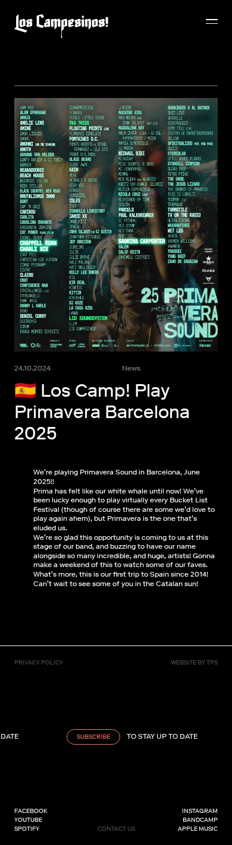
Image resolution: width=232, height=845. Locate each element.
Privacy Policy (38, 662)
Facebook (30, 811)
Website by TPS (194, 662)
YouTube (28, 820)
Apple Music (198, 829)
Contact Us (116, 829)
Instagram (200, 811)
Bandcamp (200, 820)
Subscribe (89, 736)
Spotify (26, 829)
